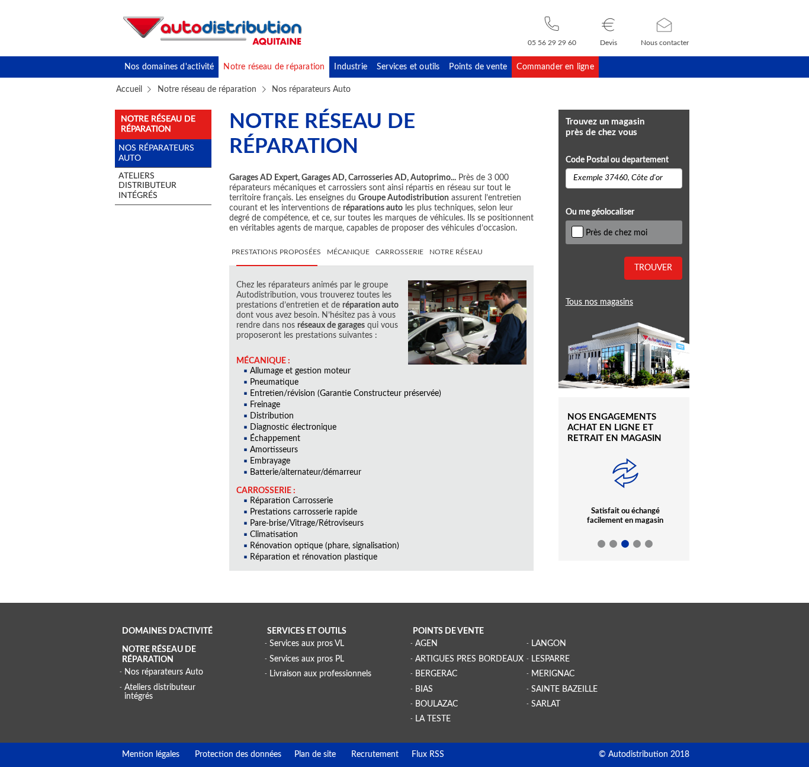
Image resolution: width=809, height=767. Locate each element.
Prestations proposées (276, 252)
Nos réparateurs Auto (163, 672)
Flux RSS (421, 754)
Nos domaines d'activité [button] (169, 67)
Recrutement (367, 754)
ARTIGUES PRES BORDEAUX (469, 659)
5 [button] (649, 544)
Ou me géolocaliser (600, 212)
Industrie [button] (350, 67)
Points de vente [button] (478, 67)
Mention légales (150, 754)
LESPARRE (550, 659)
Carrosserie (399, 252)
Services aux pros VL (306, 644)
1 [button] (602, 544)
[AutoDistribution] (212, 31)
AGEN (426, 644)
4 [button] (637, 544)
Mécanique (348, 252)
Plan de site (308, 754)
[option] (625, 500)
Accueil (129, 89)
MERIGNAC (552, 674)
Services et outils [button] (408, 67)
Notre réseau (456, 252)
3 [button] (625, 544)
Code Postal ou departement (617, 160)
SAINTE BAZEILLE (564, 689)
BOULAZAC (436, 704)
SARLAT (545, 704)
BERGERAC (436, 674)
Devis (608, 42)
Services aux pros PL (306, 659)
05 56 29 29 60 (552, 42)
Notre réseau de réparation (207, 89)
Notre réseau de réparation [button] (274, 67)
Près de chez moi (616, 233)
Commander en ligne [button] (554, 67)
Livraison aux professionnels (320, 674)
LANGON (548, 644)
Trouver (653, 268)
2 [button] (613, 544)
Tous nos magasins (599, 302)
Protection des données (230, 754)
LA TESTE (433, 719)
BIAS (424, 689)
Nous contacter (665, 42)
